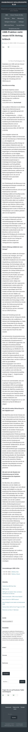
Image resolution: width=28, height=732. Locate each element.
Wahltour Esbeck (16, 574)
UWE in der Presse (9, 25)
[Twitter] (10, 696)
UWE (6, 15)
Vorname (4, 655)
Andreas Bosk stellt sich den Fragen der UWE (13, 607)
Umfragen (21, 21)
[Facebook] (4, 696)
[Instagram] (15, 696)
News (13, 18)
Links (15, 709)
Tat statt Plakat (20, 25)
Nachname (5, 663)
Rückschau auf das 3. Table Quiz (10, 609)
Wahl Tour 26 (5, 589)
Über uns (7, 18)
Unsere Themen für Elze (16, 15)
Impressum (8, 707)
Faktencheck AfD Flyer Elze (9, 586)
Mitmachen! (21, 18)
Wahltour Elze (15, 571)
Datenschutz (16, 707)
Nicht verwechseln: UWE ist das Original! (12, 596)
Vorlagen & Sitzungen (10, 21)
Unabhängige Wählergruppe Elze (14, 3)
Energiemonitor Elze (14, 28)
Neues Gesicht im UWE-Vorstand (10, 599)
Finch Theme (19, 725)
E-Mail (4, 647)
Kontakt (23, 707)
